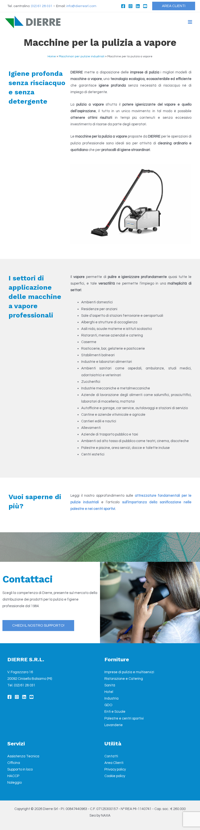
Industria (111, 698)
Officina (13, 763)
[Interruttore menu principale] (190, 22)
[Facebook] (123, 6)
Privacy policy (115, 769)
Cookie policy (114, 776)
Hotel (108, 692)
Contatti (111, 756)
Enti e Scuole (114, 711)
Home (52, 56)
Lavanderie (113, 725)
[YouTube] (145, 6)
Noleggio (14, 782)
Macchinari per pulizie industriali (81, 56)
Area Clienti (113, 763)
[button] (173, 6)
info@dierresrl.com (81, 6)
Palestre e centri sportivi (124, 718)
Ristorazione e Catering (123, 679)
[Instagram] (130, 6)
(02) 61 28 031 (41, 6)
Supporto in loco (20, 769)
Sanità (109, 685)
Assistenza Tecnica (23, 756)
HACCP (13, 776)
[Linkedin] (138, 6)
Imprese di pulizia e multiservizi (129, 672)
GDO (108, 705)
